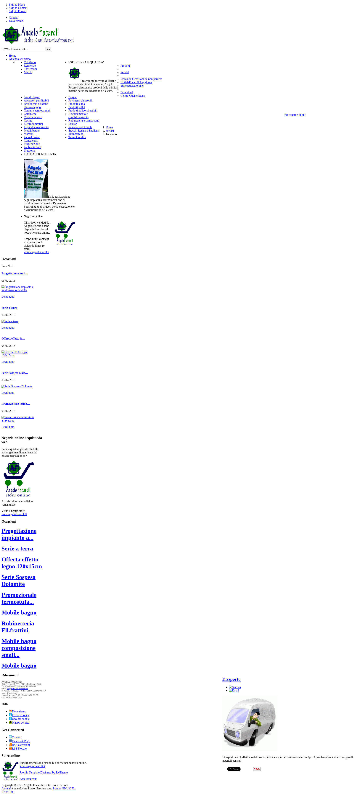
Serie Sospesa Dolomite (18, 580)
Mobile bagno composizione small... (18, 648)
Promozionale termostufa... (18, 598)
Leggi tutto (7, 296)
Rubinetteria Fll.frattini (17, 627)
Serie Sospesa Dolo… (14, 372)
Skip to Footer (17, 11)
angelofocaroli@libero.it (17, 688)
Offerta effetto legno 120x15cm (21, 563)
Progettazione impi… (14, 273)
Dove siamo (16, 20)
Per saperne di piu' (295, 114)
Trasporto (231, 679)
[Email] (234, 690)
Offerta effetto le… (13, 338)
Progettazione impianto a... (18, 534)
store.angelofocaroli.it (36, 252)
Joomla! (6, 788)
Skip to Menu (17, 4)
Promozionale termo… (15, 403)
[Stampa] (235, 687)
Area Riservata (28, 778)
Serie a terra (9, 307)
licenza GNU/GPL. (64, 788)
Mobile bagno (18, 612)
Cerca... (6, 48)
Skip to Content (18, 7)
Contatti (13, 17)
